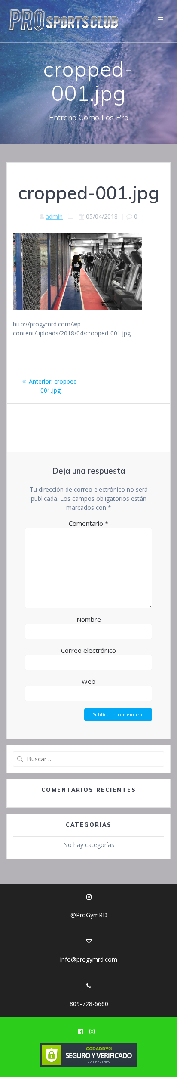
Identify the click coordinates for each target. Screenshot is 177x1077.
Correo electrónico (88, 650)
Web (88, 681)
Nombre (88, 619)
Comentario (88, 523)
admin (54, 216)
